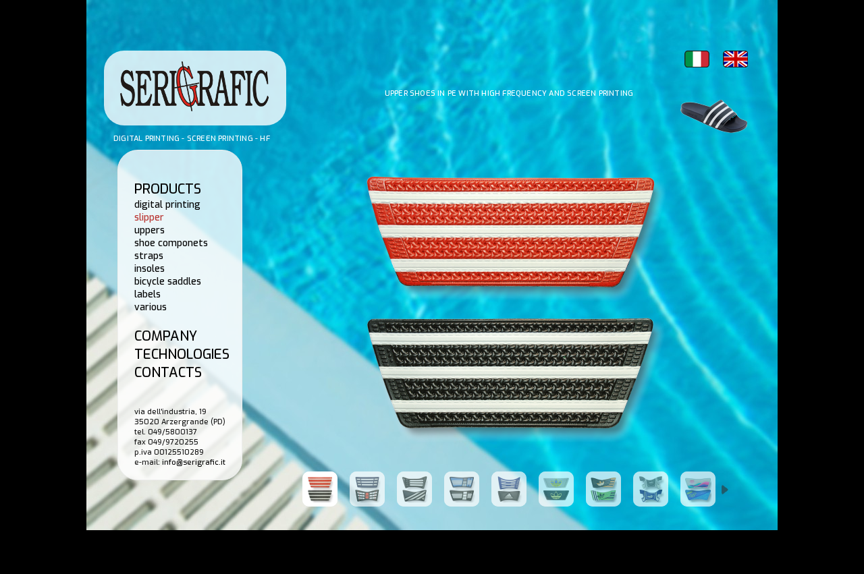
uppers (149, 230)
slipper (149, 217)
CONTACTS (168, 373)
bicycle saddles (167, 281)
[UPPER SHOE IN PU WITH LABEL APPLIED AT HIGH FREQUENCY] (562, 489)
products (167, 189)
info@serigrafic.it (193, 462)
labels (147, 294)
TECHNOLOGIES (182, 354)
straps (148, 256)
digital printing (167, 204)
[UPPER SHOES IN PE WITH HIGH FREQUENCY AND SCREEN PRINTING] (326, 489)
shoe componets (171, 243)
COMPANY (165, 336)
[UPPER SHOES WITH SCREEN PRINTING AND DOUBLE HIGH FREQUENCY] (704, 489)
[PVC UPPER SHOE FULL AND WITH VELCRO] (656, 489)
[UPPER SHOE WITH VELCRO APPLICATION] (609, 489)
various (150, 307)
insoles (149, 268)
